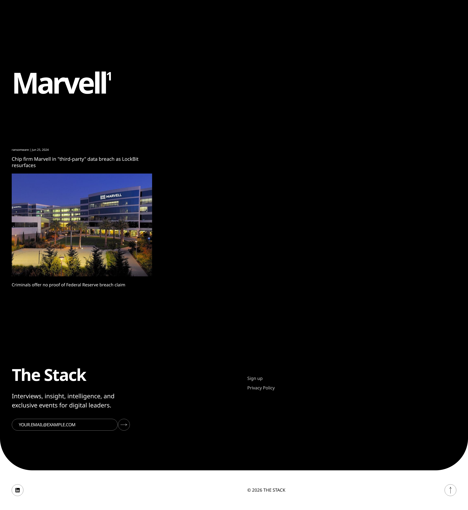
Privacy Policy (261, 388)
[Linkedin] (17, 490)
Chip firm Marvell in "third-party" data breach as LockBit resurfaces (75, 162)
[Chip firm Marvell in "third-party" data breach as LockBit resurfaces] (82, 225)
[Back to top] (450, 490)
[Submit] (124, 425)
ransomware (20, 150)
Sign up (255, 378)
